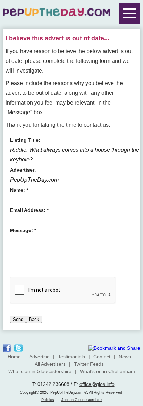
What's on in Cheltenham (107, 371)
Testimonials (71, 356)
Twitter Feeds (89, 364)
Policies (47, 400)
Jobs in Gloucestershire (81, 400)
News (125, 356)
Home (14, 356)
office (85, 384)
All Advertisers (50, 364)
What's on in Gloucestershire (40, 371)
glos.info (105, 384)
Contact (101, 356)
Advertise (39, 356)
